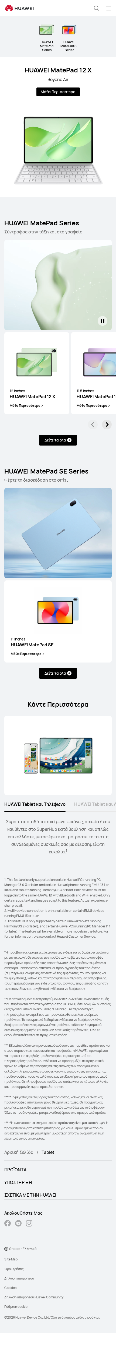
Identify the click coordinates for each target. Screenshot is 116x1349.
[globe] (6, 1249)
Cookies (10, 1287)
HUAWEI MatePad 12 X (58, 69)
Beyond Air (58, 79)
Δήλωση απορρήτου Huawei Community (33, 1297)
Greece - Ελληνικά (22, 1248)
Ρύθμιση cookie (16, 1306)
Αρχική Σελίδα (18, 1152)
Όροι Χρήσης (14, 1269)
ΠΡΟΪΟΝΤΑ (15, 1169)
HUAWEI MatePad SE (32, 642)
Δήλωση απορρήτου (19, 1278)
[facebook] (7, 1224)
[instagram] (29, 1224)
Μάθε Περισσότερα (58, 91)
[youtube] (18, 1224)
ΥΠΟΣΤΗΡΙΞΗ (18, 1182)
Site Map (11, 1259)
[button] (96, 8)
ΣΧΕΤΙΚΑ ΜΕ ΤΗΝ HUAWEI (30, 1195)
